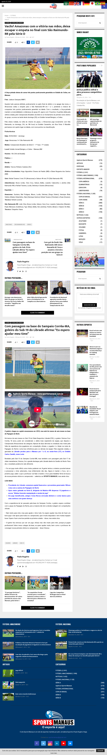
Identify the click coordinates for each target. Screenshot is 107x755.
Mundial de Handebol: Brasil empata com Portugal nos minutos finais (95, 411)
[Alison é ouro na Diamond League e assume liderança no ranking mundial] (82, 349)
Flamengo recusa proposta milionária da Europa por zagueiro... (96, 142)
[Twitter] (43, 743)
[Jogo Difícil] (8, 673)
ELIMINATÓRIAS (84, 184)
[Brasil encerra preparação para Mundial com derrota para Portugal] (82, 391)
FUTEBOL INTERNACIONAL (85, 178)
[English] (76, 3)
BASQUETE (82, 224)
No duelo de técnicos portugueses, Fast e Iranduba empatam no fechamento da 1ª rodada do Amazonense (32, 632)
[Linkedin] (57, 743)
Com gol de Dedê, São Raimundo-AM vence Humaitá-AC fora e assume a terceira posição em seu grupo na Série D (51, 248)
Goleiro (8, 543)
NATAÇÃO (82, 239)
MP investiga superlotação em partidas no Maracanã (96, 122)
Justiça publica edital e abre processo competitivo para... (89, 92)
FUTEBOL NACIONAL (83, 193)
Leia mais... (54, 753)
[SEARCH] (100, 23)
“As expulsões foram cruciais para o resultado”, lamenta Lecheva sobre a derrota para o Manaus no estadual (36, 596)
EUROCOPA (82, 187)
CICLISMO (82, 227)
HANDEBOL (82, 233)
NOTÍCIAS (80, 215)
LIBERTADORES (84, 190)
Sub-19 (22, 543)
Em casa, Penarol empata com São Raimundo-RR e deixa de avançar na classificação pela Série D (85, 655)
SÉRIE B (81, 206)
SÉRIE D (81, 212)
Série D (29, 224)
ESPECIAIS (80, 166)
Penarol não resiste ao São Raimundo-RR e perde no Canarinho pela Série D (85, 643)
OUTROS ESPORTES (83, 218)
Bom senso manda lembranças (25, 694)
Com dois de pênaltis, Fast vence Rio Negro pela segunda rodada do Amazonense (31, 655)
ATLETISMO (83, 221)
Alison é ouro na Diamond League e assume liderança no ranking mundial (96, 351)
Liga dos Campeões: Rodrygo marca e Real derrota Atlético (57, 594)
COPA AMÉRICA (84, 181)
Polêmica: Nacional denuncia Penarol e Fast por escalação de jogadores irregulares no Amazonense (33, 644)
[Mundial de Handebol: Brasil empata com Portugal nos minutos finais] (82, 410)
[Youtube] (63, 743)
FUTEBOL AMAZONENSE (17, 22)
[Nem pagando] (8, 685)
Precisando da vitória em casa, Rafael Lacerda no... (82, 122)
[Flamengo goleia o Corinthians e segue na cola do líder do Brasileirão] (61, 633)
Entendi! (100, 750)
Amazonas (9, 224)
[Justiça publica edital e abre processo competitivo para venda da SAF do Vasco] (89, 78)
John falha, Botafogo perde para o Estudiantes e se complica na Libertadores (37, 299)
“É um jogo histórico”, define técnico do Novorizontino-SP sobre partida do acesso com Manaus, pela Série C (13, 596)
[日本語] (92, 3)
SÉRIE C (81, 209)
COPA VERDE (83, 200)
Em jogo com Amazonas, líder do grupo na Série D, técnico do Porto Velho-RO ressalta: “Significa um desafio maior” (14, 301)
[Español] (102, 3)
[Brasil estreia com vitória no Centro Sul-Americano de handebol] (82, 333)
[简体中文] (71, 3)
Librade (15, 543)
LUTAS (81, 236)
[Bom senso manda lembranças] (8, 697)
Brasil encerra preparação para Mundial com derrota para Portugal (95, 393)
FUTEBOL (7, 22)
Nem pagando (20, 682)
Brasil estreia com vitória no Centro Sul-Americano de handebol (96, 333)
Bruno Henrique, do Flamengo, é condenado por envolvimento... (82, 141)
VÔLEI (81, 242)
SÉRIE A (81, 203)
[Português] (97, 3)
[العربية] (66, 3)
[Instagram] (50, 743)
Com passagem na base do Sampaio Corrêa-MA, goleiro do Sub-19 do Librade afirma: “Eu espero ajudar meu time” (24, 247)
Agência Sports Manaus (85, 160)
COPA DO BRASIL (84, 197)
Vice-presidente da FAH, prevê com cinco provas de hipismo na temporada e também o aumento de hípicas (96, 371)
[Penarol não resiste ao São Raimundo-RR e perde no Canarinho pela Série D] (61, 645)
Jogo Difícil (19, 670)
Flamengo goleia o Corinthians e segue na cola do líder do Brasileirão (85, 631)
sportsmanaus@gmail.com (57, 737)
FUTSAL (81, 230)
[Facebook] (36, 743)
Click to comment (37, 313)
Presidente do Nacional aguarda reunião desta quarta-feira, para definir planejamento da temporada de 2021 (59, 301)
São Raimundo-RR (20, 224)
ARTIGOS (80, 163)
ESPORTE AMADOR (83, 169)
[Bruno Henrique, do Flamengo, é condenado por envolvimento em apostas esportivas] (83, 132)
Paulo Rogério (10, 37)
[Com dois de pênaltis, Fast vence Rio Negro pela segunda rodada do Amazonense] (8, 657)
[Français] (82, 3)
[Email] (70, 743)
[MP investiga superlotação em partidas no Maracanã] (96, 113)
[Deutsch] (87, 3)
